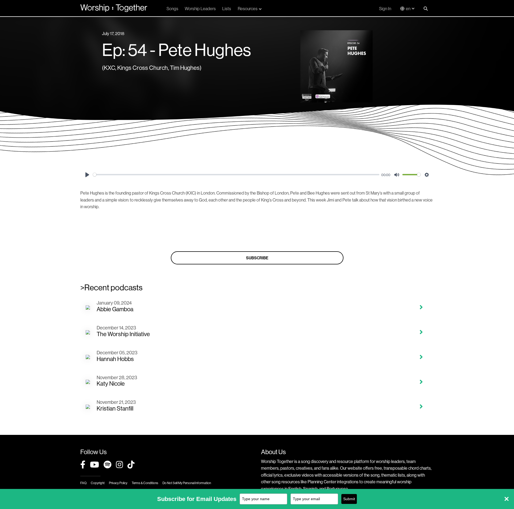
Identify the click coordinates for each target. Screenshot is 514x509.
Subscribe (257, 257)
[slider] (236, 174)
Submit (349, 499)
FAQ (83, 483)
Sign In (385, 8)
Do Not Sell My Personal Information (186, 483)
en (408, 8)
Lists (226, 8)
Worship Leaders (200, 8)
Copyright (98, 483)
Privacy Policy (118, 483)
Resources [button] (248, 8)
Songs (172, 8)
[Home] (113, 8)
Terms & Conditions (145, 483)
